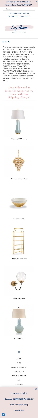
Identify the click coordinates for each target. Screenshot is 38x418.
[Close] (36, 389)
